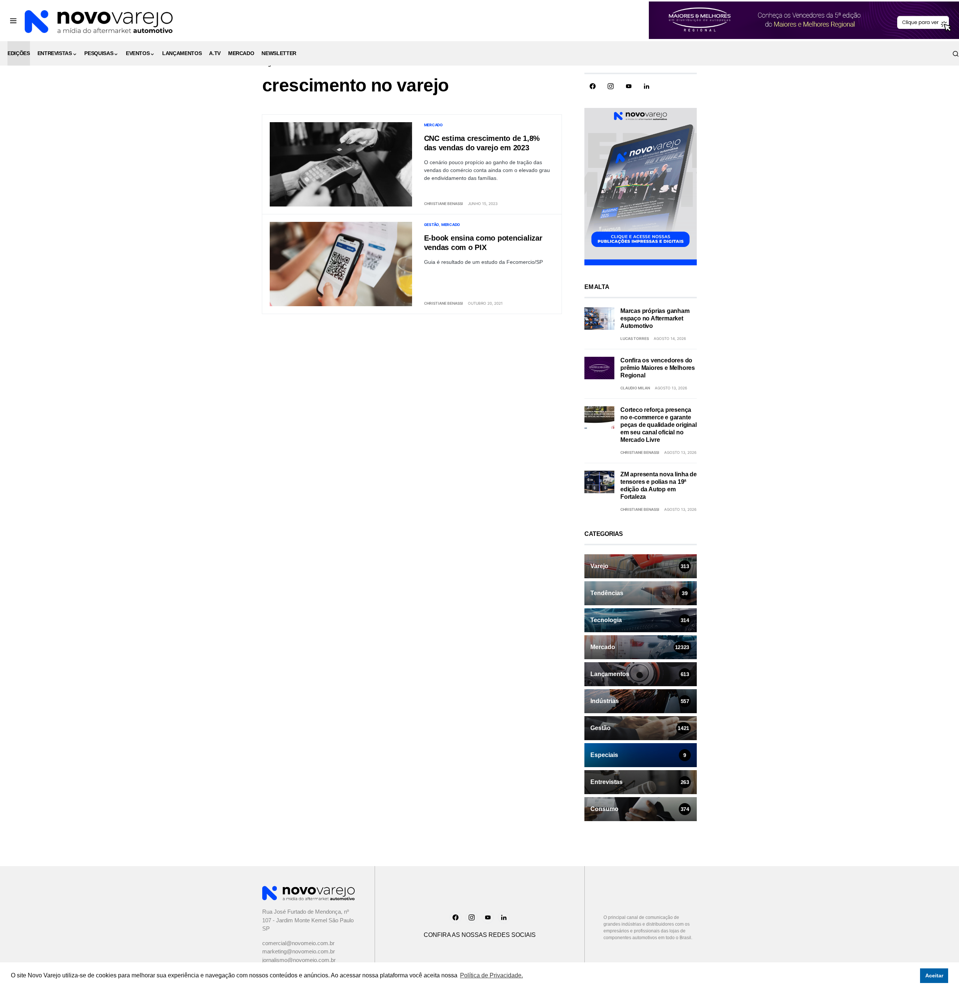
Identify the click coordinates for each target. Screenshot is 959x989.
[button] (13, 20)
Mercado (433, 125)
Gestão (431, 224)
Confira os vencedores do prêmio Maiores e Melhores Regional (657, 368)
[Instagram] (610, 86)
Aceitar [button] (934, 976)
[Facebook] (592, 86)
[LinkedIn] (646, 86)
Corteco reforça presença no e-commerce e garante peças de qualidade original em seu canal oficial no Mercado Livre (658, 425)
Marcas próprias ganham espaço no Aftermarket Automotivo (655, 318)
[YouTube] (628, 86)
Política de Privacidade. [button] (491, 975)
